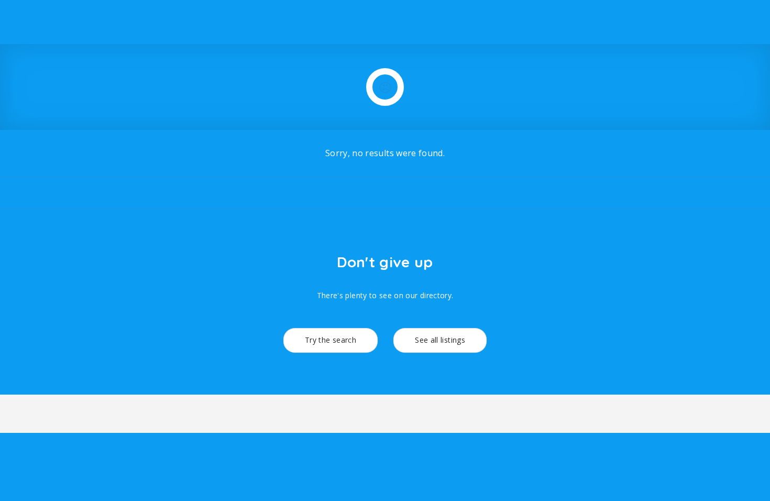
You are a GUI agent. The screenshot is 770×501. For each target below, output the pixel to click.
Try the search (330, 340)
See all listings (440, 340)
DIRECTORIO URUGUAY (640, 22)
